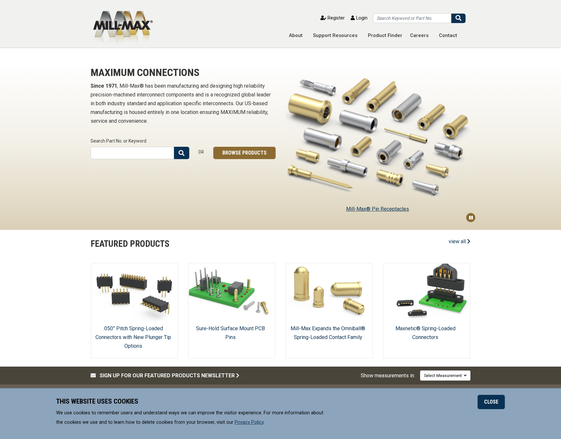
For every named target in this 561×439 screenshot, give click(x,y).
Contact (448, 35)
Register (335, 18)
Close (491, 402)
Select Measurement (444, 375)
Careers (419, 35)
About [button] (296, 35)
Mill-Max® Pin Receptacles (377, 209)
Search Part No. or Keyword (118, 141)
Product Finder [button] (385, 35)
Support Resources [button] (335, 35)
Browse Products (244, 153)
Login (361, 18)
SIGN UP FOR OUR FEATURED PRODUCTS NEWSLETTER (166, 375)
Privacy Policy (249, 422)
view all (458, 241)
